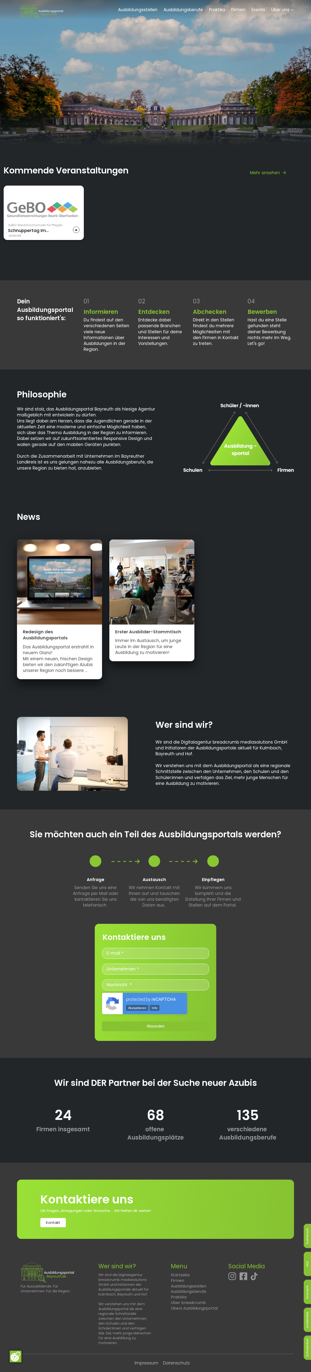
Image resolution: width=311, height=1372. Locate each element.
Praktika (217, 10)
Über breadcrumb (188, 1302)
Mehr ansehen (265, 173)
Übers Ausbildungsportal (194, 1308)
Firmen (238, 10)
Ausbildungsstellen (137, 10)
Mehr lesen (15, 222)
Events (258, 10)
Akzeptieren (137, 1008)
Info (154, 1008)
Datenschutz (176, 1363)
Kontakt (53, 1222)
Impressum (146, 1363)
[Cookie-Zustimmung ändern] (15, 1356)
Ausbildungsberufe (183, 10)
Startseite (180, 1275)
